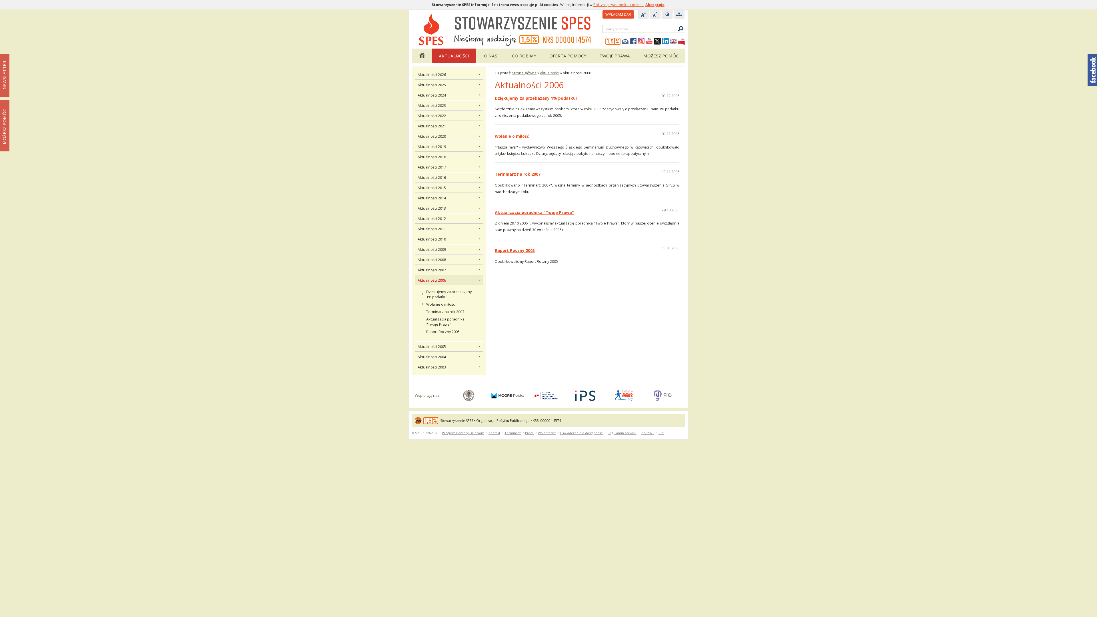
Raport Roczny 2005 (443, 331)
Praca (529, 433)
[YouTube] (649, 41)
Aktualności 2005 (432, 346)
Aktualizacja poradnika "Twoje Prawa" (445, 321)
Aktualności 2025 (432, 84)
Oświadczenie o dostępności (581, 433)
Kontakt (494, 433)
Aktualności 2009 (432, 249)
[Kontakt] (625, 41)
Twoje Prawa (614, 56)
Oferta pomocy (567, 56)
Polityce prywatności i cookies (618, 4)
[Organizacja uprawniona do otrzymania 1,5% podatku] (613, 41)
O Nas (490, 56)
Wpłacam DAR (618, 14)
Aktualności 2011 (432, 228)
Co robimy (524, 56)
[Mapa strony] (679, 14)
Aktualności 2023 (432, 105)
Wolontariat (547, 433)
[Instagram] (641, 41)
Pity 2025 (647, 433)
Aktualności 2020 (432, 136)
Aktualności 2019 (432, 146)
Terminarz (513, 433)
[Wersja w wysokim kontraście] (667, 14)
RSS (661, 433)
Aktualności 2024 (432, 95)
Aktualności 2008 (432, 259)
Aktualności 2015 (432, 187)
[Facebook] (633, 41)
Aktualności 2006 (432, 280)
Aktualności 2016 (432, 177)
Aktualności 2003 (432, 367)
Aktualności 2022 (432, 115)
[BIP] (681, 41)
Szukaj (604, 29)
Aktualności (454, 56)
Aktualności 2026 (432, 74)
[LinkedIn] (665, 41)
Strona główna (422, 56)
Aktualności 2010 (432, 239)
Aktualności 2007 (432, 270)
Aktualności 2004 (432, 356)
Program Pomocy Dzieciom (463, 433)
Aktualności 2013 (432, 208)
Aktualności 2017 (432, 167)
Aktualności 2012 (432, 218)
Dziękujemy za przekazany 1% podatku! (449, 294)
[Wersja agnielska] (673, 41)
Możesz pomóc (661, 56)
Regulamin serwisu (622, 433)
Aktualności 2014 (432, 198)
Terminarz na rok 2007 (445, 311)
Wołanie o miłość (440, 304)
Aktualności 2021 (432, 126)
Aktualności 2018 (432, 156)
